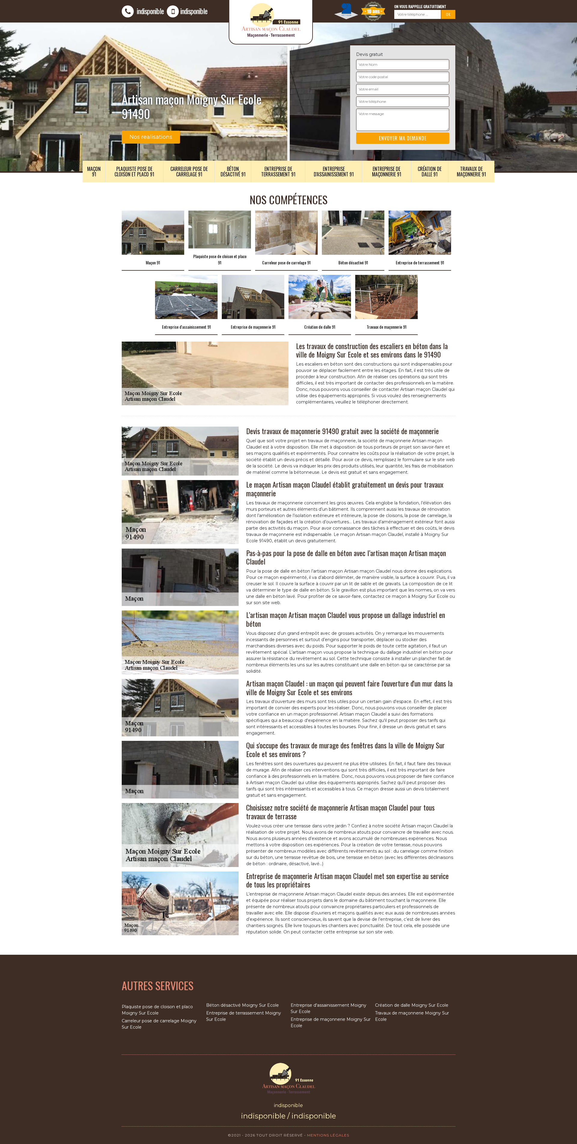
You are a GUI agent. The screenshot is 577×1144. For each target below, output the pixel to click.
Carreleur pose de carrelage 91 (189, 171)
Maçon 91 (94, 171)
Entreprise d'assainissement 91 (334, 171)
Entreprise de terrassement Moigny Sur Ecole (243, 1016)
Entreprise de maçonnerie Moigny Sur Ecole (331, 1022)
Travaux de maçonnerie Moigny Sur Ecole (412, 1016)
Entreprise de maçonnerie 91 (386, 171)
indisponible (149, 10)
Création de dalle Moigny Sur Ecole (411, 1005)
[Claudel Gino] (288, 1078)
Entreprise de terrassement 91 (278, 171)
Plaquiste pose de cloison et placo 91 (134, 171)
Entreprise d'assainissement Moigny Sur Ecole (328, 1008)
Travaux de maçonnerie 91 (471, 171)
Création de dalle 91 (429, 171)
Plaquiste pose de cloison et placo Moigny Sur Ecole (157, 1010)
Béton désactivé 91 (233, 171)
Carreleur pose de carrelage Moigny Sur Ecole (159, 1024)
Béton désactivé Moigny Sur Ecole (242, 1005)
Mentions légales (328, 1135)
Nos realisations (151, 137)
